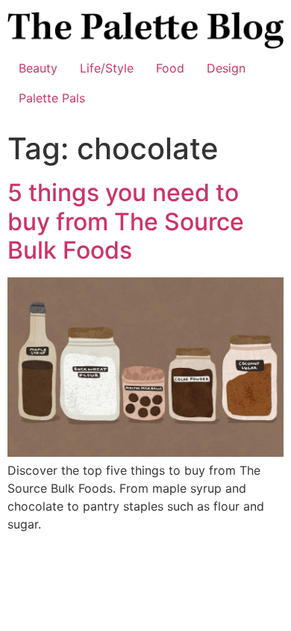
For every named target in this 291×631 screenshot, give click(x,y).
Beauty (38, 68)
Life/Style (107, 68)
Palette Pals (52, 97)
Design (226, 68)
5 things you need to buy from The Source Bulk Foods (125, 221)
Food (170, 68)
